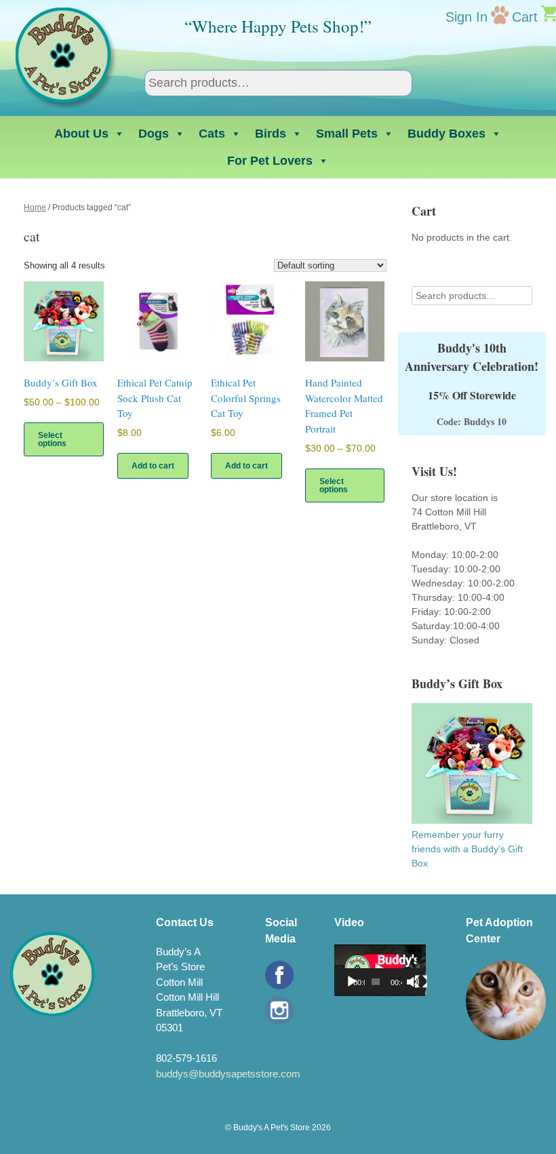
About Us (81, 133)
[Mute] (413, 982)
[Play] (352, 982)
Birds (270, 133)
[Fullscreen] (421, 982)
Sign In (466, 16)
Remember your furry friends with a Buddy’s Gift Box (467, 849)
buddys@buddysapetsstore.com (228, 1073)
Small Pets (347, 133)
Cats (212, 133)
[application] (380, 970)
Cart (525, 16)
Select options (52, 439)
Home (35, 207)
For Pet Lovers (270, 160)
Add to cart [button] (153, 466)
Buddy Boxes (446, 133)
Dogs (153, 133)
